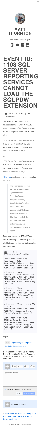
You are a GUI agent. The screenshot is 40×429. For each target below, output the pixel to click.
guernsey (17, 342)
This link (7, 177)
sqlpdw (9, 346)
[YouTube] (17, 45)
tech (7, 342)
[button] (38, 2)
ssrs (15, 346)
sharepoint (27, 342)
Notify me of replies (13, 389)
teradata (22, 346)
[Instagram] (13, 45)
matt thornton (20, 31)
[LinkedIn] (27, 45)
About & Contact (26, 425)
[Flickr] (23, 45)
